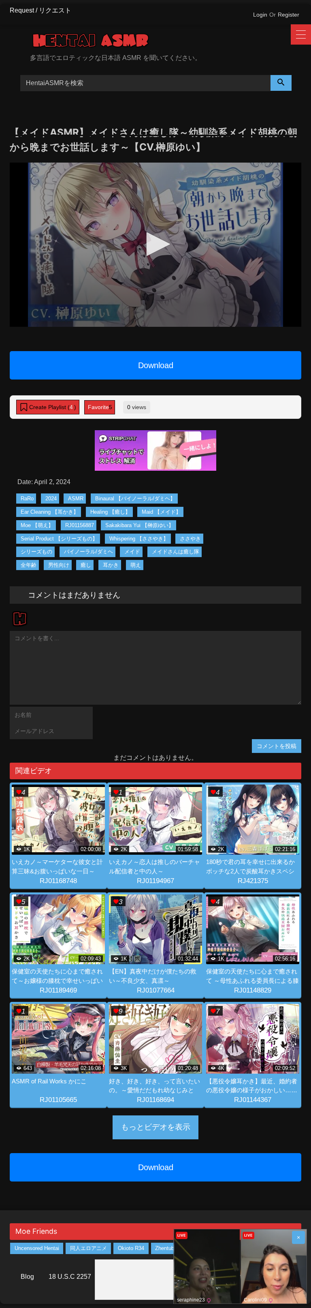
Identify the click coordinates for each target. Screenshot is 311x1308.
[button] (155, 244)
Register (288, 14)
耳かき (111, 565)
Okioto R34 (131, 1248)
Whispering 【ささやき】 (138, 539)
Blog (27, 1276)
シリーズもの (36, 552)
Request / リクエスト (40, 10)
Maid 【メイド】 (161, 512)
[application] (155, 245)
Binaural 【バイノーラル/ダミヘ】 (135, 498)
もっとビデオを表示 (155, 1127)
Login (260, 14)
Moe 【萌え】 (37, 525)
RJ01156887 (79, 525)
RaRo (27, 498)
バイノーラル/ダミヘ (88, 552)
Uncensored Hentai (37, 1248)
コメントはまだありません (74, 595)
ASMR (75, 498)
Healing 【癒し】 (110, 512)
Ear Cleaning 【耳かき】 (50, 512)
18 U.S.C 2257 (70, 1276)
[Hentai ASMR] (165, 42)
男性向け (58, 565)
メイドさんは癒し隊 (175, 552)
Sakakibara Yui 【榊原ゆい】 (139, 525)
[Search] (281, 83)
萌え (135, 565)
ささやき (190, 539)
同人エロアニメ (88, 1248)
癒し (86, 565)
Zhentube (166, 1248)
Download (155, 365)
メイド (132, 552)
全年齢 (28, 565)
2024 (51, 498)
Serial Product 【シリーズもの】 (59, 539)
